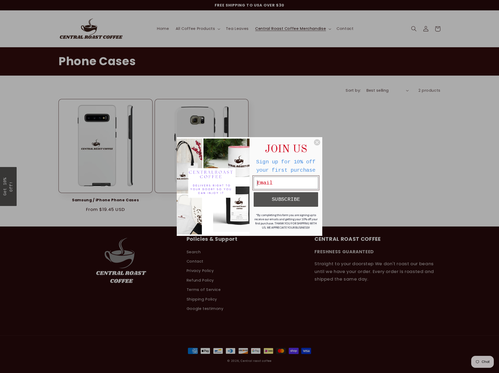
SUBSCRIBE (286, 199)
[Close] (317, 142)
